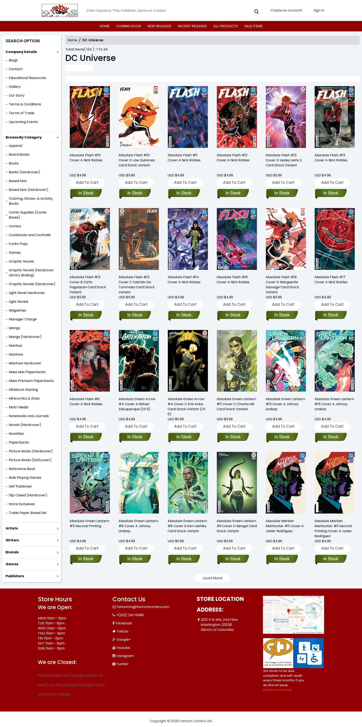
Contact (16, 69)
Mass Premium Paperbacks (31, 380)
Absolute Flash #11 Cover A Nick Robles (184, 158)
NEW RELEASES (159, 26)
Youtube (123, 647)
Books (14, 163)
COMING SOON (128, 26)
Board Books (19, 154)
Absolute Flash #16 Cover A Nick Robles (233, 280)
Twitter (123, 631)
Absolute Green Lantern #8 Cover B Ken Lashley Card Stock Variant (187, 526)
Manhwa (16, 354)
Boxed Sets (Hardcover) (28, 189)
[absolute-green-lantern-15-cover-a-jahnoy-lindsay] (334, 361)
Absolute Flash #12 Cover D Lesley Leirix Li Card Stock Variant (284, 160)
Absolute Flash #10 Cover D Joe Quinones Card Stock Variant (137, 160)
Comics (15, 226)
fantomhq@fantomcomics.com (143, 606)
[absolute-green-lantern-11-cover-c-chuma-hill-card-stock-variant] (237, 361)
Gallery (15, 86)
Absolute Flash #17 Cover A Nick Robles (330, 280)
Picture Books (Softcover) (30, 460)
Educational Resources (27, 77)
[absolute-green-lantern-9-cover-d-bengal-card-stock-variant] (237, 483)
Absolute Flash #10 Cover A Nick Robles (86, 158)
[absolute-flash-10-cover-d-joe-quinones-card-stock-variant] (139, 117)
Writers (12, 540)
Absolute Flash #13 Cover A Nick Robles (330, 158)
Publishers (15, 576)
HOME (105, 26)
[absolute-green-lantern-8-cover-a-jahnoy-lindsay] (139, 483)
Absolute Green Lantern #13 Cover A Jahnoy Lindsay (285, 404)
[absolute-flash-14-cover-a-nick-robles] (188, 239)
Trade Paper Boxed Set (28, 512)
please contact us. (277, 689)
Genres (12, 564)
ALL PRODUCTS (225, 26)
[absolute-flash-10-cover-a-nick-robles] (90, 117)
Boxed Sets (18, 181)
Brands (12, 552)
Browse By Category (24, 137)
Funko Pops (18, 243)
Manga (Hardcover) (25, 336)
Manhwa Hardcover (25, 363)
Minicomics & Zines (24, 398)
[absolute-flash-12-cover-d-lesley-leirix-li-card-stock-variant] (286, 117)
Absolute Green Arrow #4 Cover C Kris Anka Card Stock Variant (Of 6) (186, 407)
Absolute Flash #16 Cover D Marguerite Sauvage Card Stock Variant (282, 285)
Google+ (124, 639)
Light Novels (18, 301)
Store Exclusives (22, 504)
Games (15, 252)
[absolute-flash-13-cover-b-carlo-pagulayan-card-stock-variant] (90, 239)
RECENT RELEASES (192, 26)
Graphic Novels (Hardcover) (32, 284)
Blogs (13, 60)
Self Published (20, 486)
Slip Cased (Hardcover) (28, 495)
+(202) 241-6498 (130, 615)
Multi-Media (18, 407)
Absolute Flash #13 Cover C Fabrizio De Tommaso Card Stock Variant (137, 285)
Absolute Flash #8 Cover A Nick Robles (86, 401)
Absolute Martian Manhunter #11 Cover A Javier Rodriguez (285, 526)
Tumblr (122, 664)
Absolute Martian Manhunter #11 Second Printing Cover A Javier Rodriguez (333, 528)
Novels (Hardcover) (25, 424)
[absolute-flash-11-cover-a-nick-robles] (188, 117)
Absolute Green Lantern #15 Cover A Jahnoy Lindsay (334, 404)
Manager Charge (23, 319)
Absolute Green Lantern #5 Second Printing (89, 523)
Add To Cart (87, 182)
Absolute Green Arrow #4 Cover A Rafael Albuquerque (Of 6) (137, 404)
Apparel (15, 145)
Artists (12, 528)
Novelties (16, 433)
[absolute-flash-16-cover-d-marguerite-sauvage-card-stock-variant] (286, 239)
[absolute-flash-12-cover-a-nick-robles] (237, 117)
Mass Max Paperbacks (27, 372)
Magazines (17, 310)
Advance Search (79, 68)
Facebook (123, 623)
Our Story (17, 95)
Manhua (15, 345)
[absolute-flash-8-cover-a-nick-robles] (90, 361)
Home (72, 40)
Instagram (125, 655)
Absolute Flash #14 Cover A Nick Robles (184, 280)
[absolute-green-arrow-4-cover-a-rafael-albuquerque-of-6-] (139, 361)
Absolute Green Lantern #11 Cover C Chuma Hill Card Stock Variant (236, 404)
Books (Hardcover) (24, 172)
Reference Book (22, 468)
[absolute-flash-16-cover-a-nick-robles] (237, 239)
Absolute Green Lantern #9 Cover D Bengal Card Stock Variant (237, 526)
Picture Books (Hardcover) (31, 451)
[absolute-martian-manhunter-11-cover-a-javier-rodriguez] (286, 483)
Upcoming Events (23, 121)
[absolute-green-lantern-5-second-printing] (90, 483)
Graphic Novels (21, 261)
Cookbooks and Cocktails (30, 235)
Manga (14, 328)
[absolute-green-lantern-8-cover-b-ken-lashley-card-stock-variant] (188, 483)
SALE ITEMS (253, 26)
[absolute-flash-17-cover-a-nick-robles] (334, 239)
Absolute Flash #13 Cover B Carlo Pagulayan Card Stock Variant (88, 285)
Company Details (21, 51)
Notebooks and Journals (29, 416)
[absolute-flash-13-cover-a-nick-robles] (334, 117)
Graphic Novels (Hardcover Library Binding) (31, 273)
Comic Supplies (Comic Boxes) (28, 215)
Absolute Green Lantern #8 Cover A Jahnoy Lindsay (138, 526)
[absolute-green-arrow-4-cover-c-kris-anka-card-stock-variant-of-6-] (188, 361)
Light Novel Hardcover (27, 292)
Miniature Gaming (23, 389)
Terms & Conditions (25, 104)
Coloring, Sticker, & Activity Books (31, 201)
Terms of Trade (21, 113)
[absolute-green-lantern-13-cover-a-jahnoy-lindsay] (286, 361)
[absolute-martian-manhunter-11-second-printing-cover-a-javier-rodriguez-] (334, 483)
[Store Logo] (59, 10)
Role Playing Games (25, 477)
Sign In (318, 10)
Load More (212, 578)
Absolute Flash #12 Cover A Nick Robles (233, 158)
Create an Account (286, 10)
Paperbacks (19, 442)
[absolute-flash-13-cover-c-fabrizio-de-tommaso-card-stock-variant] (139, 239)
